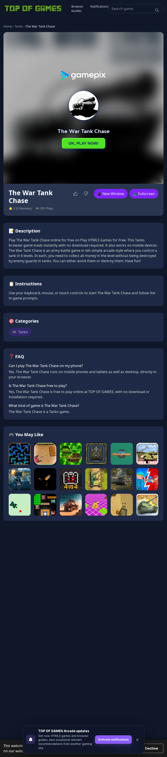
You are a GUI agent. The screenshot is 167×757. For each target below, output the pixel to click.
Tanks (19, 26)
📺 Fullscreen (144, 193)
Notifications (99, 6)
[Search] (157, 10)
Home (7, 26)
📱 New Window (110, 193)
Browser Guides (77, 8)
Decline (151, 748)
